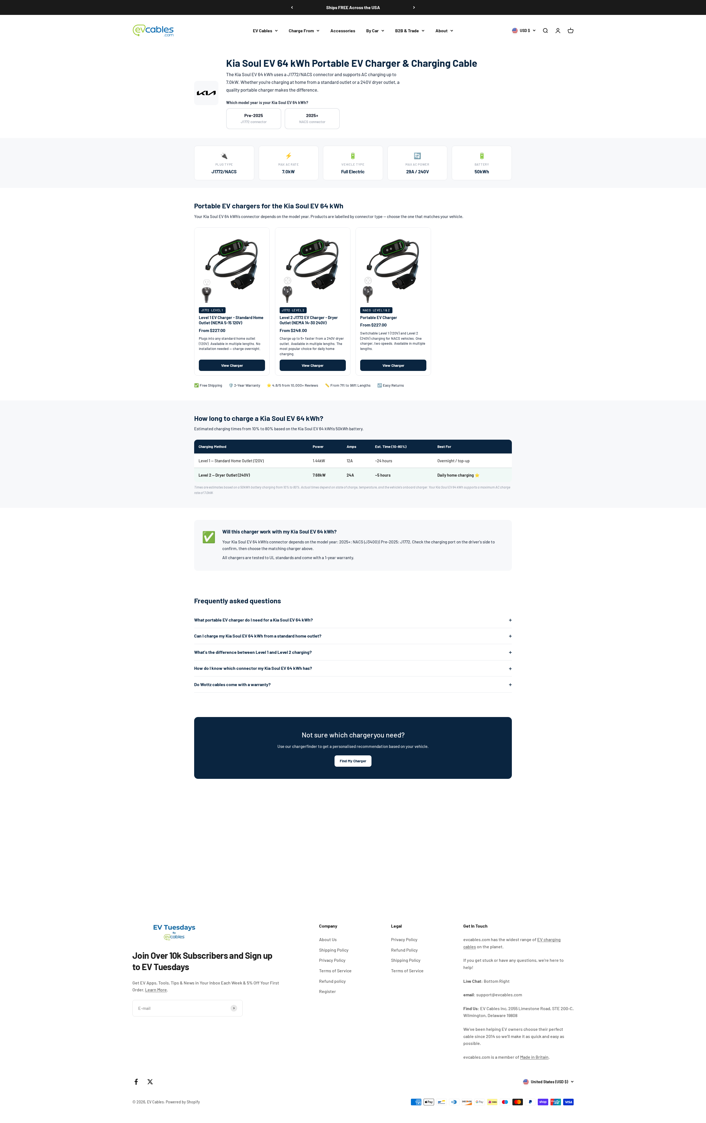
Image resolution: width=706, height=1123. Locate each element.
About (441, 30)
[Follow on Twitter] (150, 1081)
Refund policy (332, 981)
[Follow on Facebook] (136, 1081)
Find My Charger (353, 760)
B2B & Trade (407, 30)
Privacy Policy (332, 960)
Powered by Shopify (183, 1102)
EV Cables (262, 30)
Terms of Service (335, 970)
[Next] (414, 7)
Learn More (156, 989)
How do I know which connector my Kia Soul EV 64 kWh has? (253, 668)
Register (327, 991)
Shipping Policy (334, 949)
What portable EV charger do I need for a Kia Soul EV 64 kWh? (253, 619)
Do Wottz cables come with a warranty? (232, 684)
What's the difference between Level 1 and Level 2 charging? (253, 652)
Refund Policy (404, 949)
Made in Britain (534, 1057)
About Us (328, 939)
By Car (372, 30)
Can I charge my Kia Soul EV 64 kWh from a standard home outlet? (257, 635)
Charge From (301, 30)
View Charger (232, 365)
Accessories (342, 30)
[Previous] (292, 7)
